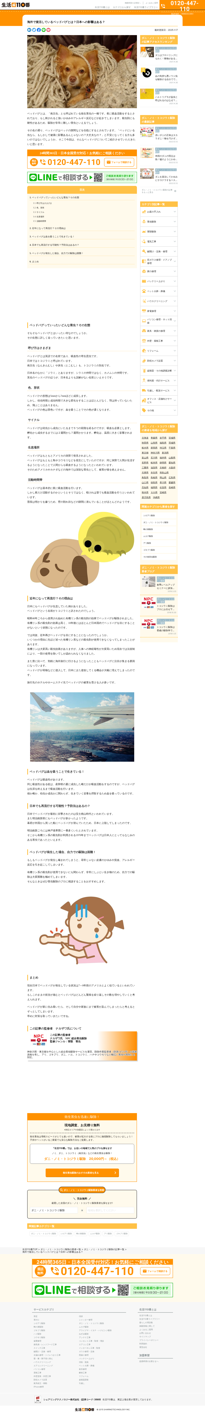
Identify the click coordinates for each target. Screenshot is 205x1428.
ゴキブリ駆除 (122, 1233)
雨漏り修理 (84, 1355)
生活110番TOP (29, 1249)
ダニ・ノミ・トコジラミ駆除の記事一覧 (104, 1249)
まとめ (35, 261)
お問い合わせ (145, 1333)
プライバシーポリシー (149, 1340)
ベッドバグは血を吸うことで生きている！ (53, 236)
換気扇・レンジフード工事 (45, 1344)
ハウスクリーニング (42, 1362)
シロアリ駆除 (66, 1233)
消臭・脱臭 (84, 1362)
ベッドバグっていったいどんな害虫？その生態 (55, 197)
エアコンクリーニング (43, 1365)
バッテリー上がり (86, 1358)
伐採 (81, 1316)
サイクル (41, 212)
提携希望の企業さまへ (149, 1361)
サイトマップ (145, 1336)
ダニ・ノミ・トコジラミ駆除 (43, 1233)
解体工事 (83, 1372)
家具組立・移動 (40, 1383)
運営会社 (143, 1347)
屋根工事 (37, 1372)
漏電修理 (37, 1341)
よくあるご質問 (152, 3)
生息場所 (41, 217)
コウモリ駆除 (39, 1337)
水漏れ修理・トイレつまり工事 (47, 1355)
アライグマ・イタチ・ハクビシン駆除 (95, 1330)
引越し (82, 1383)
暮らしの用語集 (146, 1322)
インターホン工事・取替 (89, 1348)
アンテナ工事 (84, 1337)
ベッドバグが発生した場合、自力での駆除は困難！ (58, 253)
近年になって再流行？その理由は (49, 228)
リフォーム (84, 1376)
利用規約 (143, 1343)
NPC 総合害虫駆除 (76, 1038)
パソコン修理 (39, 1369)
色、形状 (41, 208)
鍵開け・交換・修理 (42, 1351)
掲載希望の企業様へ (133, 3)
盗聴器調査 (84, 1379)
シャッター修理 (85, 1320)
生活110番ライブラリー (146, 7)
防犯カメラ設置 (40, 1379)
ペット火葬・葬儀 (86, 1365)
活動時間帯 (42, 221)
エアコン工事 (84, 1344)
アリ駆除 (108, 1233)
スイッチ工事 (39, 1348)
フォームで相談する (121, 162)
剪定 (35, 1316)
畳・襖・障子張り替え (43, 1358)
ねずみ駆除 (84, 1334)
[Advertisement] (82, 292)
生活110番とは (102, 7)
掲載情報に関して (147, 1326)
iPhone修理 (39, 1387)
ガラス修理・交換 (86, 1351)
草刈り (36, 1320)
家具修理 (83, 1369)
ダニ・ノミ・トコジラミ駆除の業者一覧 (61, 1249)
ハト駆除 (37, 1334)
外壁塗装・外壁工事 (42, 1376)
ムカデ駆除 (95, 1233)
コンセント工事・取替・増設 (91, 1341)
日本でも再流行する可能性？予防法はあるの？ (55, 245)
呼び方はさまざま (45, 203)
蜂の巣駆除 (81, 1233)
